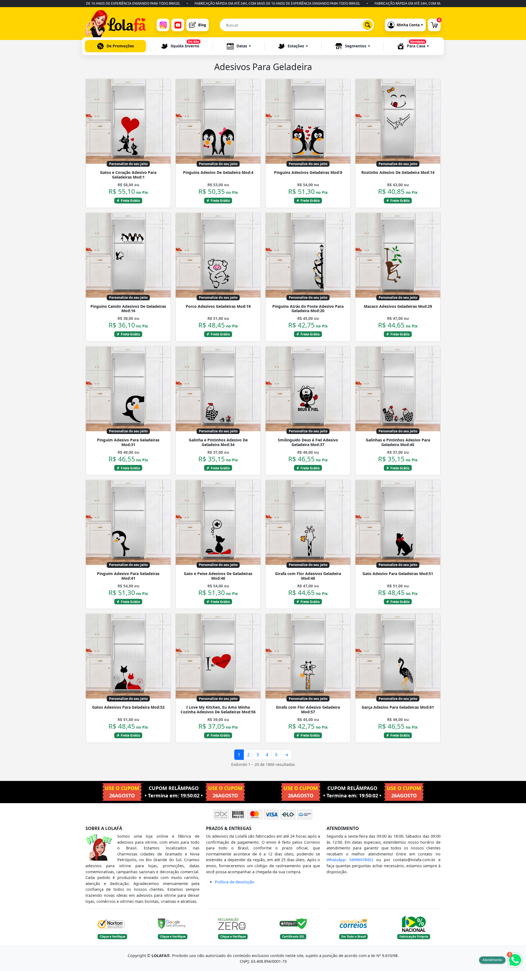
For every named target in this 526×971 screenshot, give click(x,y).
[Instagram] (163, 25)
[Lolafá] (115, 25)
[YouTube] (177, 25)
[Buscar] (368, 25)
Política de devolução (235, 881)
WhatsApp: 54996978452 (350, 859)
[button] (239, 46)
